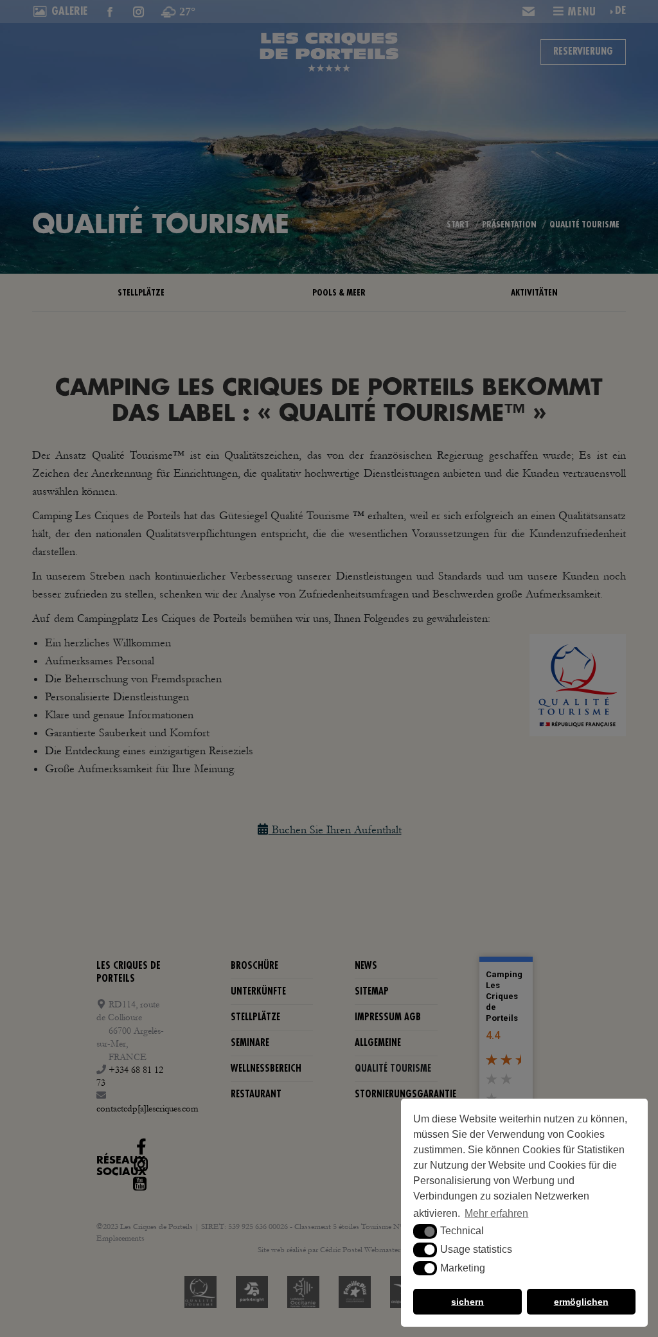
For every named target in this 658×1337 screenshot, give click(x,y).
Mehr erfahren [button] (496, 1213)
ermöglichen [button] (581, 1302)
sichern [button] (467, 1302)
